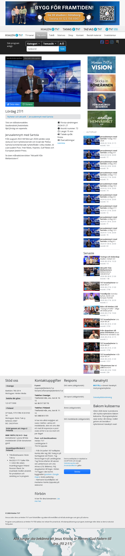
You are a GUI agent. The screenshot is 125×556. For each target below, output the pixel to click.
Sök (62, 48)
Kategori (32, 43)
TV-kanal (29, 35)
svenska (61, 143)
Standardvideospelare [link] (14, 58)
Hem (14, 35)
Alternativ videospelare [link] (32, 58)
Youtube (107, 42)
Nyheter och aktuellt (16, 116)
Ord (117, 42)
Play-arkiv (41, 35)
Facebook (102, 42)
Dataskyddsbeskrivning (102, 397)
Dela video (14, 104)
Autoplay (91, 132)
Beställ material (94, 35)
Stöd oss (61, 35)
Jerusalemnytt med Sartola (41, 116)
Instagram (112, 42)
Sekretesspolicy (70, 463)
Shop (70, 35)
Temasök (48, 43)
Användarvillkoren (70, 465)
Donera (28, 104)
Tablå (51, 35)
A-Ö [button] (62, 43)
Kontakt (80, 35)
